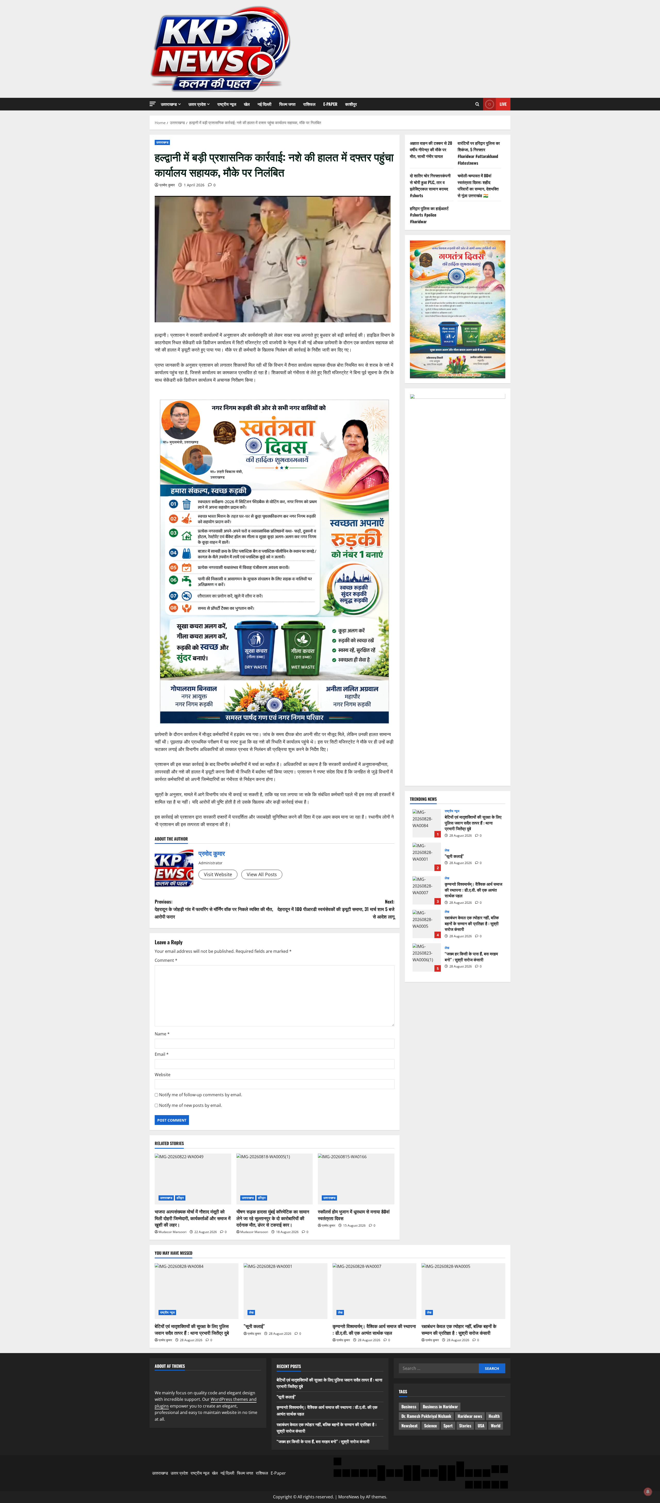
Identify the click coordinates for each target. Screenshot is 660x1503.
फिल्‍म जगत (287, 104)
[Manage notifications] (648, 1492)
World (495, 1425)
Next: (335, 909)
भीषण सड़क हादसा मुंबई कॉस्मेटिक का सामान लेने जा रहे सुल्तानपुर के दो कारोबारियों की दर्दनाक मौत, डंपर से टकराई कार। (272, 1218)
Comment (166, 960)
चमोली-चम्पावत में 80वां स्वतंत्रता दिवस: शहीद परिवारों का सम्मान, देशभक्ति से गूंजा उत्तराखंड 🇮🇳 (478, 186)
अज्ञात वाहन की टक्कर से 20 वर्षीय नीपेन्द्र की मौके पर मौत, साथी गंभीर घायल (431, 149)
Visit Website (218, 874)
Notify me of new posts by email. (190, 1105)
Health (494, 1416)
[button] (153, 104)
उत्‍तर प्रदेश (197, 104)
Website (162, 1074)
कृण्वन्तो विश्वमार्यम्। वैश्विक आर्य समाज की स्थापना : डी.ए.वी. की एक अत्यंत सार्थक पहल (426, 890)
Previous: (214, 909)
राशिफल (309, 104)
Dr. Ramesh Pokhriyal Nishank (426, 1416)
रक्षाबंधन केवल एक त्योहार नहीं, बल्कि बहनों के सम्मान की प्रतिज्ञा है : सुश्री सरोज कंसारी (426, 924)
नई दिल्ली (264, 104)
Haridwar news (470, 1416)
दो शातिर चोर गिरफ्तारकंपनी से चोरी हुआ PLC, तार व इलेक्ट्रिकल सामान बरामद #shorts (430, 186)
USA (481, 1425)
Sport (448, 1425)
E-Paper (330, 104)
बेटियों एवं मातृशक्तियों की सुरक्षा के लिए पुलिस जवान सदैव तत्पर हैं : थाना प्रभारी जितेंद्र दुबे (426, 823)
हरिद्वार (180, 1198)
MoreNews (348, 1497)
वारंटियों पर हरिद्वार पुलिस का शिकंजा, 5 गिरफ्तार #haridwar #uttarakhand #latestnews (479, 153)
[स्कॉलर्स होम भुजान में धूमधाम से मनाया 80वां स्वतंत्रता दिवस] (356, 1179)
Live (503, 104)
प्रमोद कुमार (167, 184)
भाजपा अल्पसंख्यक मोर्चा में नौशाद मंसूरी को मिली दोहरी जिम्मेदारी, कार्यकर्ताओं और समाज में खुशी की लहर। (192, 1218)
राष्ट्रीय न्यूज (226, 104)
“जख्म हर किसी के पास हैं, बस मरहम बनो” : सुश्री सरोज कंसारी (426, 958)
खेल (247, 104)
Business (408, 1406)
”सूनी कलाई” (426, 857)
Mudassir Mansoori (172, 1232)
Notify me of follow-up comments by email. (200, 1095)
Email (162, 1054)
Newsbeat (409, 1425)
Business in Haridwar (440, 1406)
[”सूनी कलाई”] (285, 1291)
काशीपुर (351, 104)
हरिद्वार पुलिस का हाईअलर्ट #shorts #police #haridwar (429, 215)
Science (430, 1425)
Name (162, 1034)
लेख (447, 850)
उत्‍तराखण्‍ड (169, 104)
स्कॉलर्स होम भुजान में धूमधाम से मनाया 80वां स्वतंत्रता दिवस (354, 1214)
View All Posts (262, 874)
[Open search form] (477, 104)
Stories (465, 1425)
